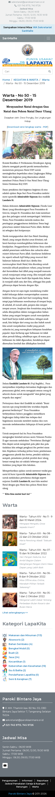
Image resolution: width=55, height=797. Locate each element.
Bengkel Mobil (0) (18, 648)
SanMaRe (9, 38)
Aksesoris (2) (15, 639)
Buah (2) (12, 653)
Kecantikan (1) (16, 661)
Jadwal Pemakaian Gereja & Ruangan (25, 783)
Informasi (27, 780)
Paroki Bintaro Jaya (20, 793)
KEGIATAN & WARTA (26, 79)
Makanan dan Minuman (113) (24, 635)
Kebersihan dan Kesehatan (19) (26, 666)
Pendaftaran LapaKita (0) (23, 674)
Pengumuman (9, 780)
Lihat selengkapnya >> (15, 612)
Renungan (22, 786)
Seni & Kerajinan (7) (19, 679)
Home (6, 79)
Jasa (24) (13, 657)
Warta (45, 79)
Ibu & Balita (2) (16, 670)
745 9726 (28, 725)
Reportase (42, 780)
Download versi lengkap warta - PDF (28, 127)
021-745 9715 (13, 725)
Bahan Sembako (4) (19, 644)
